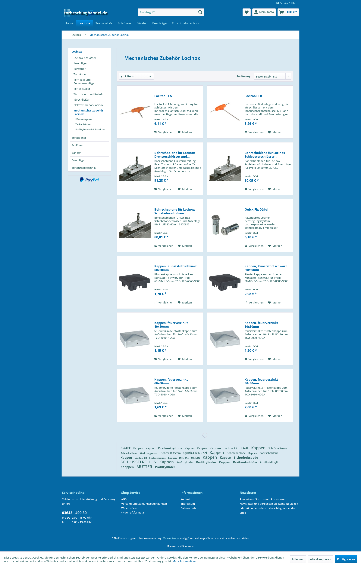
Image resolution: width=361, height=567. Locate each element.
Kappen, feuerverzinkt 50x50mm (261, 324)
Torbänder (80, 74)
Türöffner (80, 69)
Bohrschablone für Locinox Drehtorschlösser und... (174, 154)
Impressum (187, 503)
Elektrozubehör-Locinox (88, 105)
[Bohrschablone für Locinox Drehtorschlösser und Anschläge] (135, 168)
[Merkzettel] (247, 12)
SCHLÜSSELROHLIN (139, 462)
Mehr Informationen (185, 561)
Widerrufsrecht (130, 508)
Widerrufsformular (133, 512)
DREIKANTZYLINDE (190, 457)
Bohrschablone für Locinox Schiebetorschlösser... (265, 154)
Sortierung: (244, 76)
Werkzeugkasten (149, 453)
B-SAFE (126, 448)
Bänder (76, 152)
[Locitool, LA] (135, 112)
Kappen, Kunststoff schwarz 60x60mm (175, 268)
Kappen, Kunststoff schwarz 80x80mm (266, 268)
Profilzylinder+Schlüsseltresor (91, 129)
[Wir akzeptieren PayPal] (89, 179)
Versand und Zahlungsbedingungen (144, 503)
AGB (124, 499)
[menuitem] (171, 12)
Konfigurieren (346, 559)
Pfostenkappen (83, 119)
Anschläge (80, 63)
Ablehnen (298, 559)
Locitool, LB (253, 96)
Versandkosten (171, 538)
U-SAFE (244, 448)
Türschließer (81, 99)
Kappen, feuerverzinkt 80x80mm (261, 381)
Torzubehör (79, 137)
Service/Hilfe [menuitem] (287, 3)
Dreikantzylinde (170, 448)
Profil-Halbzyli (269, 462)
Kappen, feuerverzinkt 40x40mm (171, 324)
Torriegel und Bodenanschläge (84, 81)
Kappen (138, 448)
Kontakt (185, 499)
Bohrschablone (129, 453)
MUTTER (145, 466)
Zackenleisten (83, 124)
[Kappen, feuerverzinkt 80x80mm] (225, 395)
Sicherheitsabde (246, 458)
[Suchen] (200, 12)
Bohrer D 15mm (171, 453)
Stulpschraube (157, 457)
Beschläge (78, 160)
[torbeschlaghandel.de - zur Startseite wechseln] (86, 13)
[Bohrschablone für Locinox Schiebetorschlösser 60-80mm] (135, 225)
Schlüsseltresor (278, 448)
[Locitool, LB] (225, 112)
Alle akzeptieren (320, 559)
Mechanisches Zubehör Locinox (88, 112)
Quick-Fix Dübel (256, 210)
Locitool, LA (163, 96)
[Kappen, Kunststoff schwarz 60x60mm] (135, 282)
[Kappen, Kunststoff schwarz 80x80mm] (225, 282)
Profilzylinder (185, 462)
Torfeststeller (82, 88)
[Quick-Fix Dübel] (225, 225)
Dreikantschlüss (245, 462)
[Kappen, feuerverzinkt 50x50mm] (225, 338)
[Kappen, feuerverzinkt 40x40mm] (135, 338)
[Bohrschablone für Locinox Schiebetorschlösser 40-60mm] (225, 168)
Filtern (128, 76)
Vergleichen (165, 132)
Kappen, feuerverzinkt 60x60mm (171, 381)
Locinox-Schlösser (85, 58)
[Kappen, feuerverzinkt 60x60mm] (135, 395)
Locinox (77, 51)
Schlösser (78, 145)
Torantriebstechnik (84, 167)
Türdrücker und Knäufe (88, 94)
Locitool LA (231, 448)
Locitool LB (141, 457)
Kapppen (128, 467)
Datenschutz (188, 508)
